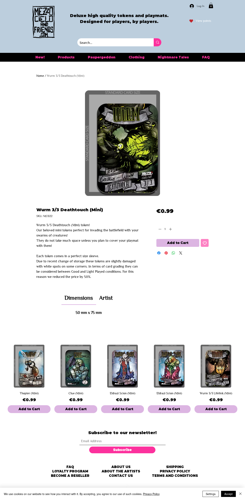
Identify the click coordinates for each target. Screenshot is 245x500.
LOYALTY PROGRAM (70, 471)
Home (40, 75)
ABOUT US (121, 467)
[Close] (240, 494)
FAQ (70, 467)
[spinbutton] (165, 229)
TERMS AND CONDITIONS (175, 476)
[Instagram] (122, 486)
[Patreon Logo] (117, 486)
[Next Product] (242, 366)
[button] (211, 5)
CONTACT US (121, 476)
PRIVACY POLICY (175, 471)
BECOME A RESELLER (70, 476)
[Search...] (157, 42)
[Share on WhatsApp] (173, 253)
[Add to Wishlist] (205, 243)
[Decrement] (159, 229)
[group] (122, 379)
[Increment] (170, 229)
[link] (79, 298)
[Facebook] (128, 486)
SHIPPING (175, 467)
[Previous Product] (2, 366)
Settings (211, 494)
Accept (228, 494)
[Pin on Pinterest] (166, 253)
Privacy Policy (151, 494)
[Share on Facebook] (159, 253)
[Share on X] (180, 253)
